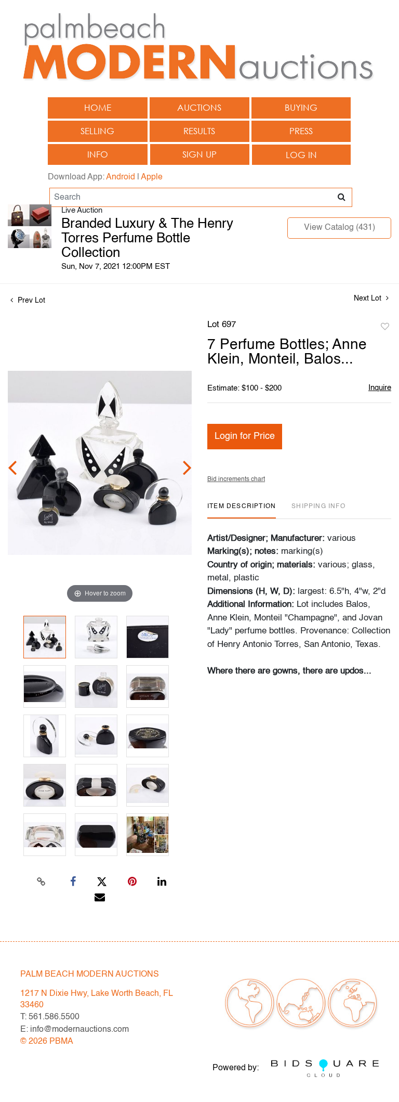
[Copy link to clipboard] (41, 882)
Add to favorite (385, 327)
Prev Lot (30, 300)
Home (97, 107)
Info (97, 154)
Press (301, 130)
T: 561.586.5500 (49, 1017)
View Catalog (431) (339, 228)
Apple (152, 177)
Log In (301, 154)
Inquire (379, 388)
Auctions (199, 107)
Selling (97, 130)
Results (199, 130)
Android (120, 177)
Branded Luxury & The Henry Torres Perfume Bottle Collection (147, 238)
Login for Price (245, 436)
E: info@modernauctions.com (74, 1030)
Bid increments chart (236, 479)
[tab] (241, 510)
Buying (301, 107)
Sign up (199, 154)
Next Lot (368, 298)
